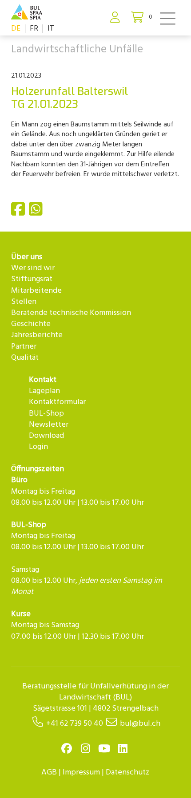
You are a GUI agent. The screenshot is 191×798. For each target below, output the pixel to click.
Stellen (23, 301)
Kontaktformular (57, 402)
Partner (23, 346)
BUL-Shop (46, 413)
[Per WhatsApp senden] (37, 213)
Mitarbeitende (36, 290)
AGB (49, 772)
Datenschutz (128, 772)
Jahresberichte (37, 335)
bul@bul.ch (140, 723)
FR (34, 29)
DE (15, 29)
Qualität (25, 357)
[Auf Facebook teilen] (19, 213)
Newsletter (48, 424)
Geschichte (31, 324)
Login (38, 446)
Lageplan (44, 391)
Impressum (81, 772)
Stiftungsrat (31, 279)
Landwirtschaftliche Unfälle (77, 50)
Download (46, 435)
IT (51, 29)
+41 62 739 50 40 (74, 723)
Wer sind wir (33, 268)
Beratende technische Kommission (71, 313)
